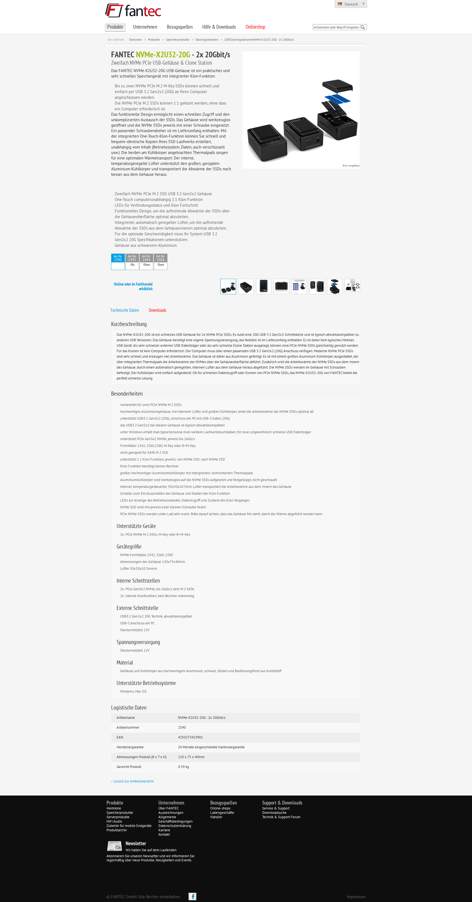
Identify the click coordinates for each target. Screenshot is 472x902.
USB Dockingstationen (239, 40)
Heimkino (114, 808)
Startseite (135, 40)
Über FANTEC (168, 808)
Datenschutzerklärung (174, 826)
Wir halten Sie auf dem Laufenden (151, 850)
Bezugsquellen (223, 803)
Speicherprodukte (177, 40)
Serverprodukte (118, 817)
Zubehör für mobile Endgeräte (129, 826)
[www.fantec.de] (133, 16)
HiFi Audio (114, 822)
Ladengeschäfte (222, 813)
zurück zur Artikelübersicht (133, 781)
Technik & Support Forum (281, 817)
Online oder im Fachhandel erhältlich (133, 287)
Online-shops (220, 808)
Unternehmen (171, 803)
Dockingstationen (207, 40)
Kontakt (164, 835)
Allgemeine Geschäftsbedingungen (175, 819)
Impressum (356, 897)
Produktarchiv (117, 830)
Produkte (154, 40)
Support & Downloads (282, 803)
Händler (216, 817)
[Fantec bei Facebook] (192, 896)
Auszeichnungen (170, 813)
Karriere (164, 830)
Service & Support (276, 808)
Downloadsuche (274, 813)
